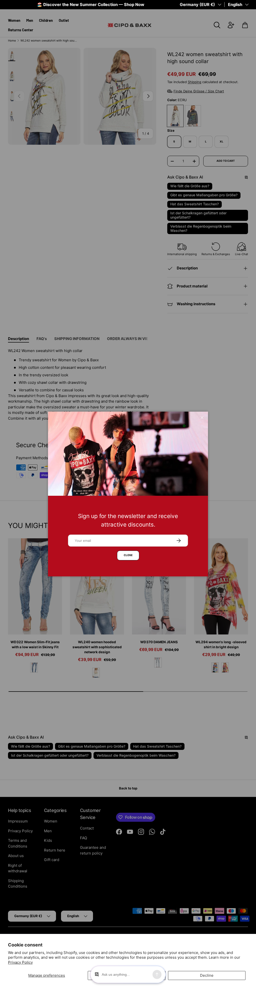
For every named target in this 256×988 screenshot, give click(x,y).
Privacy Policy (20, 962)
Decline (207, 975)
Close (128, 555)
